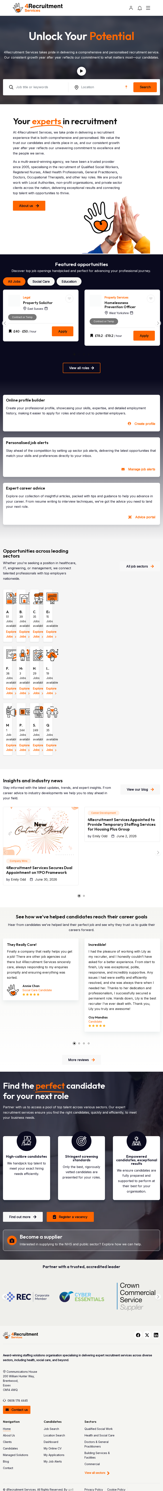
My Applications (54, 1455)
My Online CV (53, 1448)
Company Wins (18, 860)
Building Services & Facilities (97, 1455)
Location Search (54, 1435)
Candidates (10, 1448)
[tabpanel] (41, 321)
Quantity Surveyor (120, 302)
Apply (62, 336)
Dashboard (51, 1442)
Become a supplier (41, 1236)
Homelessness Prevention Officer (38, 304)
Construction (113, 297)
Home (7, 1428)
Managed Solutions (15, 1455)
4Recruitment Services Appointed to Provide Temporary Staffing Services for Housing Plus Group (121, 824)
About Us (9, 1435)
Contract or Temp (22, 321)
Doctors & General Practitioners (96, 1444)
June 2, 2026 (126, 836)
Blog (6, 1461)
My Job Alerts (53, 1461)
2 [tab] (79, 354)
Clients (7, 1442)
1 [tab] (74, 354)
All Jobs (14, 281)
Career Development (103, 812)
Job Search (51, 1428)
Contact (8, 1468)
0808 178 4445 (18, 1400)
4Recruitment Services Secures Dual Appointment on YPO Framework (39, 870)
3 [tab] (84, 354)
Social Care (41, 281)
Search (145, 87)
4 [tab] (88, 354)
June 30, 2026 (46, 879)
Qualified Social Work (98, 1428)
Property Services (35, 297)
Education (69, 281)
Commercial (92, 1464)
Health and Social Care (99, 1435)
